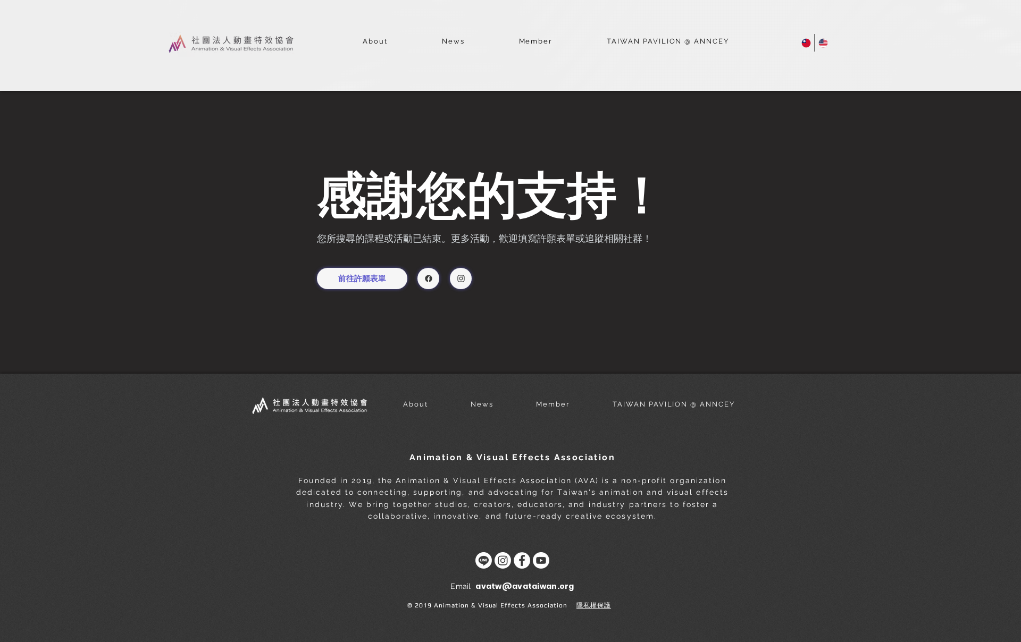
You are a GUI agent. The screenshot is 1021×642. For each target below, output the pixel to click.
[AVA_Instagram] (503, 560)
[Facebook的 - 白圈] (522, 560)
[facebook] (428, 278)
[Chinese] (806, 43)
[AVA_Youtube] (541, 560)
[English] (822, 43)
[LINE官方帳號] (483, 560)
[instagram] (461, 278)
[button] (375, 42)
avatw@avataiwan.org (524, 586)
